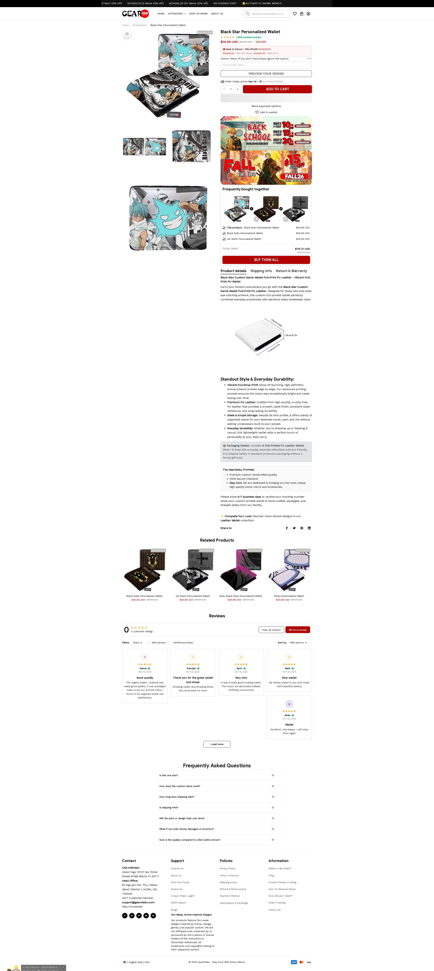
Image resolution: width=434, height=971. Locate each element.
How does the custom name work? (179, 786)
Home (125, 25)
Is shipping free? (168, 807)
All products (140, 25)
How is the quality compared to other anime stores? (189, 839)
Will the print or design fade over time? (182, 818)
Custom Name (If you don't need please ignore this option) (254, 58)
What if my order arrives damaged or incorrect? (186, 829)
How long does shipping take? (176, 796)
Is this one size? (168, 775)
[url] (138, 902)
